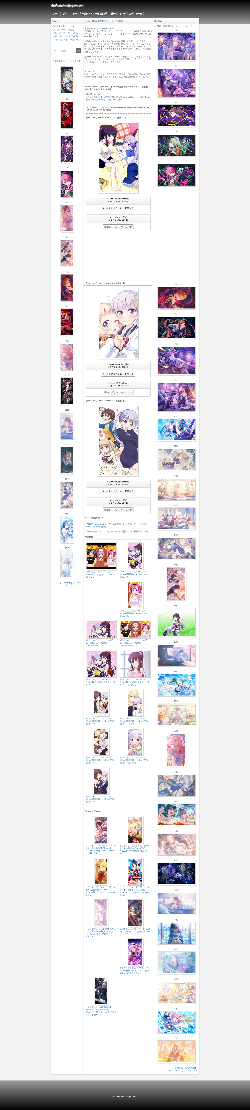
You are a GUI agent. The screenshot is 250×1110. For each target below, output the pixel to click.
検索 (78, 50)
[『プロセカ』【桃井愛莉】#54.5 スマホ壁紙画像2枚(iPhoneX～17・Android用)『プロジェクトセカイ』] (67, 184)
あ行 (55, 33)
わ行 (76, 36)
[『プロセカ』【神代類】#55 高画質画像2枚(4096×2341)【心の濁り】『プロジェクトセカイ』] (176, 714)
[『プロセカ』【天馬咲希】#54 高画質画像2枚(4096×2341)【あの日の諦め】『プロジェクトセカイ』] (176, 992)
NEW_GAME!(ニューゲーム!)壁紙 (107, 99)
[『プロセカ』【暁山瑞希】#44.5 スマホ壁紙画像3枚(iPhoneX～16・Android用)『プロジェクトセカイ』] (67, 391)
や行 (66, 36)
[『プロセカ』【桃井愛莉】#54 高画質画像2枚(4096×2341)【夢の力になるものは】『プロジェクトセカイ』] (176, 175)
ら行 (71, 36)
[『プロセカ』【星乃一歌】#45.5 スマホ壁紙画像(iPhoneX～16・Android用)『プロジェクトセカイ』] (67, 529)
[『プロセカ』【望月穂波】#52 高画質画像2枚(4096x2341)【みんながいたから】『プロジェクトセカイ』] (176, 1051)
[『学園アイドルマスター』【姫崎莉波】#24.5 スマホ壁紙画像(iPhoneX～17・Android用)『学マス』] (67, 218)
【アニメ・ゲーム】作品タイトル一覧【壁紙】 (85, 13)
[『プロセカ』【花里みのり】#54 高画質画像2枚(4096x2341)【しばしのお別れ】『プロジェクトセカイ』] (176, 459)
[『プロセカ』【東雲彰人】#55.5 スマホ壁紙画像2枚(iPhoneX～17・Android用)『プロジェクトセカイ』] (67, 287)
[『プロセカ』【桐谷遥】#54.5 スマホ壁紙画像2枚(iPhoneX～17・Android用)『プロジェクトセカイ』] (67, 495)
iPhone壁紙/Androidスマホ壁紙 (101, 97)
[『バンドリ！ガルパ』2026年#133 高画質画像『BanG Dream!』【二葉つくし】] (176, 622)
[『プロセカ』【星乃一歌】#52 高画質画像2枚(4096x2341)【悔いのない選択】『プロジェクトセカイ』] (176, 933)
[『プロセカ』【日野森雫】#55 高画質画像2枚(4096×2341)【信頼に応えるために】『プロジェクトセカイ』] (176, 785)
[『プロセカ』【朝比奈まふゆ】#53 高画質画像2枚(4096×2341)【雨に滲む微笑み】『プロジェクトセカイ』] (176, 874)
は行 (55, 36)
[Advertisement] (118, 256)
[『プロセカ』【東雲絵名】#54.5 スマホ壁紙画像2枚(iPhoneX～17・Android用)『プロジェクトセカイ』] (67, 149)
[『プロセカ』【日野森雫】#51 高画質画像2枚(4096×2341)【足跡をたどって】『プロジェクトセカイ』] (176, 655)
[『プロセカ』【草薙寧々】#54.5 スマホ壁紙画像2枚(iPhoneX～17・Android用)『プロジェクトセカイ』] (67, 80)
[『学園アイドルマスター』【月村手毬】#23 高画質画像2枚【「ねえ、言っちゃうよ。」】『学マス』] (176, 584)
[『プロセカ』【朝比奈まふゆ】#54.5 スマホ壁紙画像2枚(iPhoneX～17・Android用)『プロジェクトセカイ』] (67, 426)
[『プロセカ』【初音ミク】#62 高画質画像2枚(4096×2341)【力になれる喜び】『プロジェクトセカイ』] (176, 685)
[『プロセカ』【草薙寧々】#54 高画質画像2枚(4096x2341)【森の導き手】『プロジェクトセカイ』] (176, 145)
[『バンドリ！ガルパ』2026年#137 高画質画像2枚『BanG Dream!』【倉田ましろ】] (176, 46)
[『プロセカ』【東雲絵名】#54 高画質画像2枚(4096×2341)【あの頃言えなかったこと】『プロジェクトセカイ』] (176, 115)
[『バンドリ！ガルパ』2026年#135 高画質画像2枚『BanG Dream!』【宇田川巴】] (176, 396)
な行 (76, 33)
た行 (71, 33)
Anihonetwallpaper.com (67, 5)
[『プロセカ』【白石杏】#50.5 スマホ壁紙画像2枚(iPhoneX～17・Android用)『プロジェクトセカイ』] (67, 114)
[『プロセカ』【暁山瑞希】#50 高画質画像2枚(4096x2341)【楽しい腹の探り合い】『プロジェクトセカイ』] (176, 518)
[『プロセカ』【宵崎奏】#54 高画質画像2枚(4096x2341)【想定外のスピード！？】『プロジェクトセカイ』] (176, 962)
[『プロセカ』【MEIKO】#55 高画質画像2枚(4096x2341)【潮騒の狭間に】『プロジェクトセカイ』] (176, 327)
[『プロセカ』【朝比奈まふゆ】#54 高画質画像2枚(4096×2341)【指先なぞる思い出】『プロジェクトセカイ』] (176, 903)
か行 (60, 33)
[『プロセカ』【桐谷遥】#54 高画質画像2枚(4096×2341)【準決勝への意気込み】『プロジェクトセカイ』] (176, 548)
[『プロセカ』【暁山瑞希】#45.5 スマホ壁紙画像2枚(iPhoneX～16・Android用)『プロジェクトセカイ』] (67, 564)
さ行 (66, 33)
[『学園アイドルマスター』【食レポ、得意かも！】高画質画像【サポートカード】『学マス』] (176, 815)
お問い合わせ (135, 13)
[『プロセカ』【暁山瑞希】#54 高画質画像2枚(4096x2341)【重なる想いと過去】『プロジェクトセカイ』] (176, 489)
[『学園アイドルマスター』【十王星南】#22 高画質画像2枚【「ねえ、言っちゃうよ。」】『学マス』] (176, 750)
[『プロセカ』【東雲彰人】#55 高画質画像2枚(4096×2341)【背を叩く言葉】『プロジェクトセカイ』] (176, 298)
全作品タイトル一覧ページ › (68, 39)
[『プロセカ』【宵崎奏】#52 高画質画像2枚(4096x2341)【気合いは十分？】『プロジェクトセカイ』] (176, 430)
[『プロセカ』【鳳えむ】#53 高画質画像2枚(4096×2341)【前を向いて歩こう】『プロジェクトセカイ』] (176, 1022)
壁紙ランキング (118, 13)
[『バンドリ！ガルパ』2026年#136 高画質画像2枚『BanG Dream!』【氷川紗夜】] (176, 82)
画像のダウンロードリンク (120, 208)
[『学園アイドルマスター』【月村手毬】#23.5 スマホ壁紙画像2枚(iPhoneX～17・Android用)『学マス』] (67, 253)
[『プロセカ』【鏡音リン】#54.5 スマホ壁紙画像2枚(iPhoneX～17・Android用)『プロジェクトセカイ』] (67, 460)
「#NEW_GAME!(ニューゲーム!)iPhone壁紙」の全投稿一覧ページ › (117, 531)
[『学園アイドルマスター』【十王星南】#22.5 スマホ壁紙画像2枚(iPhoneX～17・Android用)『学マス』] (67, 356)
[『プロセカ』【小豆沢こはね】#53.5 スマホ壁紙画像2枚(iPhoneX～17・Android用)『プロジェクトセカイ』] (67, 322)
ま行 (60, 36)
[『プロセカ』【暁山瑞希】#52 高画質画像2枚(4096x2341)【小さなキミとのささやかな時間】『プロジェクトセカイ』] (176, 844)
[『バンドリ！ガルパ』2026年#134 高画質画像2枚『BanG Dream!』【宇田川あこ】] (176, 360)
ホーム (56, 13)
